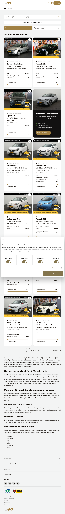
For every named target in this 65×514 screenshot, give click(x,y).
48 (38, 350)
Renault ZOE (41, 219)
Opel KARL (11, 116)
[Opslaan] (29, 39)
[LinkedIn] (14, 483)
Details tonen (56, 268)
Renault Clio (41, 64)
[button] (57, 350)
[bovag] (17, 491)
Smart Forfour (12, 166)
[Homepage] (5, 8)
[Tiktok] (18, 483)
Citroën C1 (40, 322)
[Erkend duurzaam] (7, 491)
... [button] (33, 350)
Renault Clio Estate (15, 64)
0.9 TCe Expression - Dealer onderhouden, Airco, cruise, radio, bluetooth (46, 68)
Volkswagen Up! (13, 219)
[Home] (8, 3)
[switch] (24, 261)
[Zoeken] (58, 17)
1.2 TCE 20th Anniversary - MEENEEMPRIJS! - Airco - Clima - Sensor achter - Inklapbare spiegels (17, 68)
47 (35, 350)
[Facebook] (5, 483)
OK (53, 273)
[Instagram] (10, 483)
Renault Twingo (13, 322)
